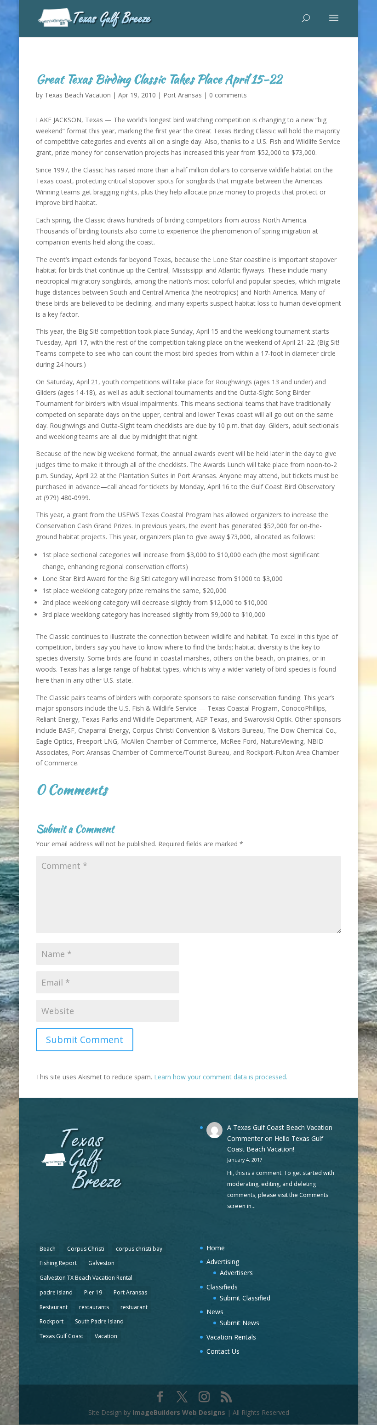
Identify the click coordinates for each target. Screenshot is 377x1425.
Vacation (106, 1336)
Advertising (222, 1261)
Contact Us (223, 1351)
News (214, 1311)
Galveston (101, 1263)
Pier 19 (93, 1292)
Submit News (239, 1322)
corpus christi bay (139, 1249)
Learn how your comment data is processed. (220, 1076)
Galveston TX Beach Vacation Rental (86, 1278)
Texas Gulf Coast (61, 1336)
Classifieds (222, 1286)
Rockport (51, 1321)
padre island (56, 1292)
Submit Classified (245, 1298)
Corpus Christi (85, 1249)
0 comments (228, 95)
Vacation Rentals (231, 1337)
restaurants (94, 1307)
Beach (48, 1249)
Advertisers (236, 1272)
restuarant (134, 1307)
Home (215, 1247)
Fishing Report (58, 1263)
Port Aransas (182, 95)
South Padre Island (99, 1321)
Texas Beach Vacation (78, 95)
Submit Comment (84, 1039)
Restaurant (54, 1307)
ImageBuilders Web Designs (178, 1412)
